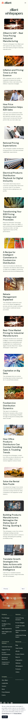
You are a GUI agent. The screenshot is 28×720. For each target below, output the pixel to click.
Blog (17, 645)
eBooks (18, 651)
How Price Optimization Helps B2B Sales (13, 107)
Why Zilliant (5, 680)
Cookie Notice (5, 713)
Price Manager (6, 618)
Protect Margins (20, 623)
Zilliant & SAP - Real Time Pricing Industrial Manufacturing (13, 37)
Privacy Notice (17, 713)
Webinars (18, 663)
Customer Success (7, 646)
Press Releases (6, 692)
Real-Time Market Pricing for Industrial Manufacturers (13, 333)
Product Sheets (20, 654)
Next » (23, 588)
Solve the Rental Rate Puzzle (11, 483)
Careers (4, 686)
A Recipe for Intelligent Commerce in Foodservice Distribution (10, 257)
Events (4, 695)
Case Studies (19, 648)
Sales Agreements (7, 628)
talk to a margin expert (12, 603)
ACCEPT (5, 717)
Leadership (5, 683)
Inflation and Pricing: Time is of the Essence (13, 73)
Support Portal (6, 649)
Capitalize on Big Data (11, 372)
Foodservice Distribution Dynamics (9, 405)
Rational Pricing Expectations (11, 144)
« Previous (5, 588)
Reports (18, 657)
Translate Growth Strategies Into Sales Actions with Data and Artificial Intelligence (12, 564)
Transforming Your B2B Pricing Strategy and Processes (12, 215)
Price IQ (4, 621)
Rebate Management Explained (10, 297)
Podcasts (18, 669)
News (3, 689)
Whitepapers (19, 666)
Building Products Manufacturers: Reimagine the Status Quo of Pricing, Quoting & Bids (12, 521)
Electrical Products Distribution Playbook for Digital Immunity (13, 176)
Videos (17, 672)
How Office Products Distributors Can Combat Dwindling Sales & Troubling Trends (12, 446)
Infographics (19, 660)
